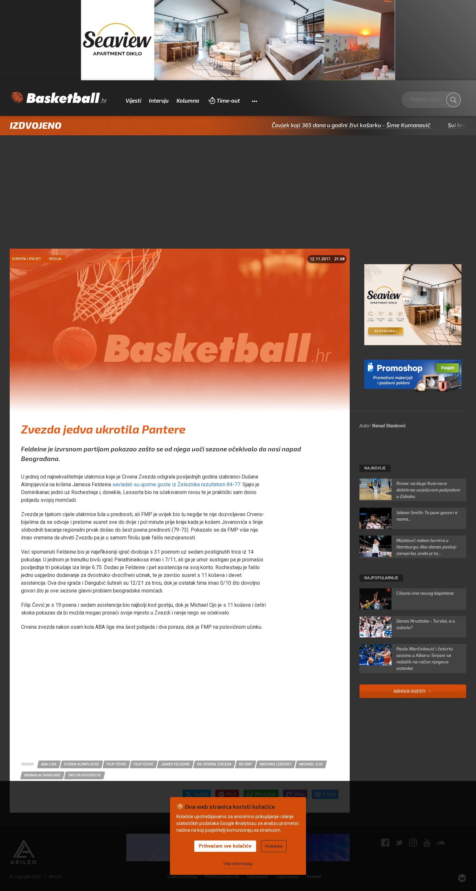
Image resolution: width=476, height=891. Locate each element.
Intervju (159, 100)
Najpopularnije (381, 578)
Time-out (228, 100)
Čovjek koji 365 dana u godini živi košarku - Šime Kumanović (320, 125)
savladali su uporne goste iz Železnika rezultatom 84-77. (176, 484)
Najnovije (375, 468)
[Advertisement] (238, 200)
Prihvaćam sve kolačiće (225, 846)
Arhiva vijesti (409, 691)
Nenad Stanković (389, 425)
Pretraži (453, 100)
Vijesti (133, 100)
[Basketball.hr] (58, 98)
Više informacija (238, 864)
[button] (254, 101)
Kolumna (187, 100)
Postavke (273, 846)
